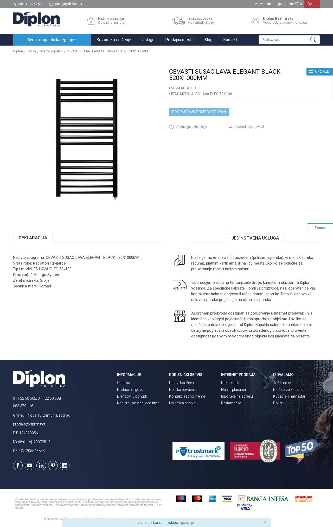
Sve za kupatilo (51, 51)
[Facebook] (18, 465)
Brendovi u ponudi (132, 396)
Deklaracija (33, 237)
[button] (289, 39)
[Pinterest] (53, 465)
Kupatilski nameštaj (289, 396)
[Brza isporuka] (178, 21)
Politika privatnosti (184, 389)
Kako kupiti (230, 383)
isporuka (264, 299)
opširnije (187, 522)
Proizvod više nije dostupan (199, 112)
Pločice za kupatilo (288, 389)
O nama (123, 383)
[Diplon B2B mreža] (255, 21)
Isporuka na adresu (237, 396)
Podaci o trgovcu (131, 389)
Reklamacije (231, 403)
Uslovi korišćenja (183, 383)
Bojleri (278, 403)
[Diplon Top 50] (302, 451)
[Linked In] (41, 465)
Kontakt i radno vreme (187, 396)
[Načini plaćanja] (90, 21)
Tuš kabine (282, 383)
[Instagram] (64, 465)
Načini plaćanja (233, 389)
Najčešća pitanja (182, 403)
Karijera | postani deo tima (138, 403)
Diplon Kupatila (24, 51)
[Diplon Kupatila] (36, 19)
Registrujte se (283, 4)
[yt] (29, 465)
